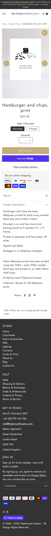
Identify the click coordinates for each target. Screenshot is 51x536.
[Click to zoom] (45, 33)
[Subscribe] (45, 486)
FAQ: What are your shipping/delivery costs (24, 312)
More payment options (25, 167)
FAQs (5, 380)
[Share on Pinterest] (35, 295)
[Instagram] (7, 512)
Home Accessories (13, 339)
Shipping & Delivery (14, 384)
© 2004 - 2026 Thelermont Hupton (22, 523)
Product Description (14, 204)
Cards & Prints (15, 24)
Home (5, 24)
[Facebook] (3, 512)
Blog (5, 362)
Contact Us (8, 365)
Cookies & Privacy (12, 395)
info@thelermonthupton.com (18, 424)
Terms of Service (12, 399)
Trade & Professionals (14, 391)
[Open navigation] (4, 13)
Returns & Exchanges (14, 387)
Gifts (5, 343)
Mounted (17, 129)
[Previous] (6, 63)
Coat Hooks (9, 335)
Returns (7, 195)
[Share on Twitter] (30, 295)
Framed (33, 129)
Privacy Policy (38, 475)
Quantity (25, 135)
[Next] (45, 63)
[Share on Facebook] (25, 295)
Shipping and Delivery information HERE (19, 2)
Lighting (7, 346)
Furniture (7, 350)
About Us (8, 358)
